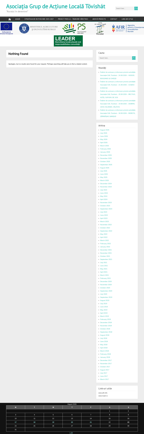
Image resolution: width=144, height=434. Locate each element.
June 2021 (104, 266)
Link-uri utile (127, 19)
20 (72, 422)
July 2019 (103, 303)
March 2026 (104, 146)
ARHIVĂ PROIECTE (99, 19)
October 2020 (105, 288)
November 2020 (106, 284)
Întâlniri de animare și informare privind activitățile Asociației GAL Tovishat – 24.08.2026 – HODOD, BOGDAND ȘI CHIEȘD (117, 75)
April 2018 (103, 348)
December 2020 (106, 281)
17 (16, 422)
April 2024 (103, 199)
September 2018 (106, 332)
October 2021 (105, 256)
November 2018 (106, 326)
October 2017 (105, 367)
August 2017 (104, 370)
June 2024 (104, 193)
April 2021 (103, 272)
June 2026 (104, 136)
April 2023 (103, 218)
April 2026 (103, 142)
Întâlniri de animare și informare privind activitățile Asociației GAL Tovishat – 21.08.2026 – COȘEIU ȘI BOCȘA (117, 85)
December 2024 (106, 183)
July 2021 (103, 262)
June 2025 (104, 174)
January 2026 (105, 152)
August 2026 (104, 130)
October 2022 (105, 228)
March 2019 (104, 316)
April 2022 (103, 237)
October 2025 (105, 161)
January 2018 (105, 357)
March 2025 (104, 180)
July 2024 (103, 190)
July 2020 (103, 294)
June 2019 (104, 307)
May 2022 (103, 234)
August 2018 (104, 335)
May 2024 (103, 196)
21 (91, 422)
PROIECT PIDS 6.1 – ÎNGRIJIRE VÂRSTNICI (73, 19)
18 (34, 422)
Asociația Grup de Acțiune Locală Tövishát (55, 6)
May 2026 (103, 139)
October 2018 (105, 329)
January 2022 (105, 247)
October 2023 (105, 206)
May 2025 (103, 177)
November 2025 (106, 158)
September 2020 (106, 291)
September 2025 (106, 165)
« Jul (71, 433)
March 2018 (104, 351)
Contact (113, 19)
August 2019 (104, 300)
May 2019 (103, 310)
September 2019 (106, 297)
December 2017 (106, 360)
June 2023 (104, 215)
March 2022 (104, 240)
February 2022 (105, 243)
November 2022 (106, 225)
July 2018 (103, 338)
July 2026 (103, 133)
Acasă (17, 19)
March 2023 (104, 221)
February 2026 (105, 149)
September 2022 (106, 231)
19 (53, 422)
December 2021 (106, 250)
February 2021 (105, 278)
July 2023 (103, 212)
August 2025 (104, 168)
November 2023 (106, 202)
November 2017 (106, 363)
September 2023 (106, 209)
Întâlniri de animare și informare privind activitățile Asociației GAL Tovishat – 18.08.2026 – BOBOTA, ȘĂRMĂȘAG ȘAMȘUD (117, 113)
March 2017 (104, 379)
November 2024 (106, 187)
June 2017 (104, 376)
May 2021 (103, 269)
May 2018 (103, 344)
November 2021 (106, 253)
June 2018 (104, 341)
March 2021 (104, 275)
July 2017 (103, 373)
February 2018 (105, 354)
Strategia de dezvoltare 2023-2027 (39, 19)
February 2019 (105, 319)
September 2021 (106, 259)
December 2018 (106, 322)
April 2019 (103, 313)
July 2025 (103, 171)
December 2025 (106, 155)
